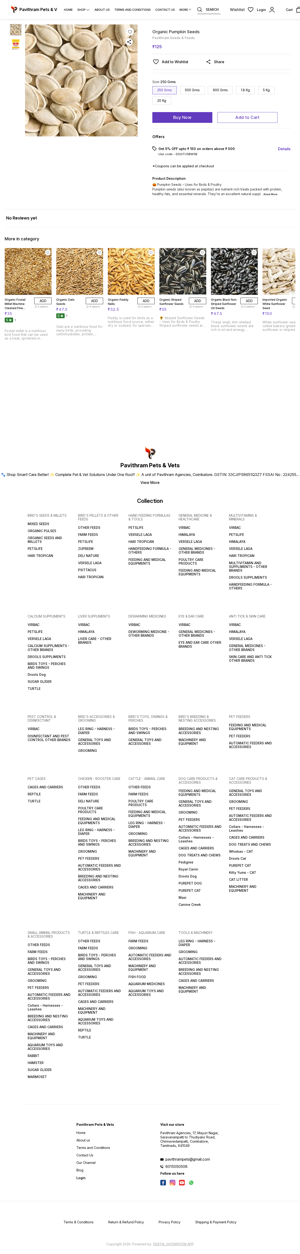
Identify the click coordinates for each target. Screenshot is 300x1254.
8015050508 (176, 1166)
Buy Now (182, 117)
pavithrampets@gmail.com (187, 1159)
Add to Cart (247, 117)
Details (284, 148)
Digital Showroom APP (173, 1244)
